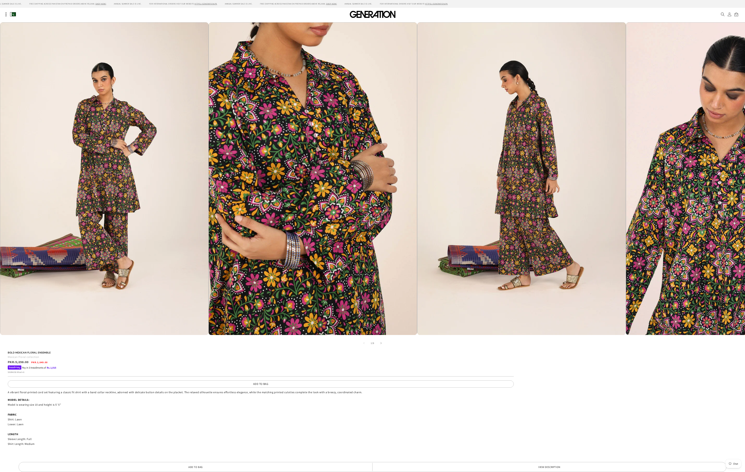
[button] (722, 14)
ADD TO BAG (261, 384)
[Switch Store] (13, 14)
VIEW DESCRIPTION (549, 467)
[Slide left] (364, 343)
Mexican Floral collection (23, 357)
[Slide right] (381, 343)
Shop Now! (100, 4)
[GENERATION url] (372, 14)
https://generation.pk (205, 4)
